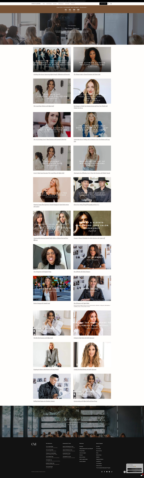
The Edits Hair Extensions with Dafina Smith (43, 338)
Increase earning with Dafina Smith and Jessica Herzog (85, 401)
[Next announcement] (111, 1)
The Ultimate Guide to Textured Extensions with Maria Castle (87, 74)
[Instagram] (102, 471)
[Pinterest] (109, 471)
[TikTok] (111, 471)
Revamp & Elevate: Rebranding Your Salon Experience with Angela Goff (89, 238)
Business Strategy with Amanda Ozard (41, 303)
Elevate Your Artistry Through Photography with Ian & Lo (86, 204)
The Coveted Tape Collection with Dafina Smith (43, 106)
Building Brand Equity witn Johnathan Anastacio (44, 401)
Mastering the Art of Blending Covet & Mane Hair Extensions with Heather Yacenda (92, 173)
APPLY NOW (103, 3)
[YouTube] (107, 471)
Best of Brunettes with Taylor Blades (81, 303)
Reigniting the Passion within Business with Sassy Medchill (46, 369)
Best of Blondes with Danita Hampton (82, 271)
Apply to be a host (72, 424)
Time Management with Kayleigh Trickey (42, 271)
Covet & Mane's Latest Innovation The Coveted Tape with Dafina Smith (48, 173)
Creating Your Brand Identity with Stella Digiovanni (85, 369)
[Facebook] (104, 471)
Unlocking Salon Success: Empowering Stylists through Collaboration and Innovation (51, 74)
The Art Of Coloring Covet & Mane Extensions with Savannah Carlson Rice (49, 139)
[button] (108, 3)
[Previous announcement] (33, 1)
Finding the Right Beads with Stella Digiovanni (84, 338)
